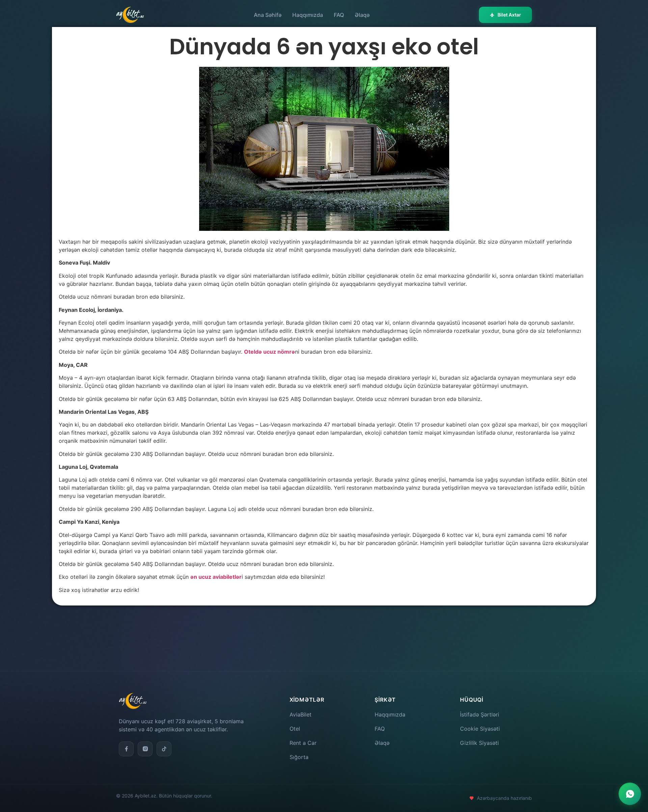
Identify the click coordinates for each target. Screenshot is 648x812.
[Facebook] (126, 748)
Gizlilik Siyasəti (479, 742)
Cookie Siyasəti (480, 728)
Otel (295, 728)
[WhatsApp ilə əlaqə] (630, 794)
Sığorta (299, 757)
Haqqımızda (307, 14)
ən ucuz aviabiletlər (216, 576)
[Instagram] (145, 748)
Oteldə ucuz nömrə (269, 351)
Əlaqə (362, 14)
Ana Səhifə (267, 14)
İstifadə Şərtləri (479, 714)
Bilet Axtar (509, 15)
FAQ (339, 14)
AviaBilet (301, 714)
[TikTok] (164, 748)
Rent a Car (303, 742)
